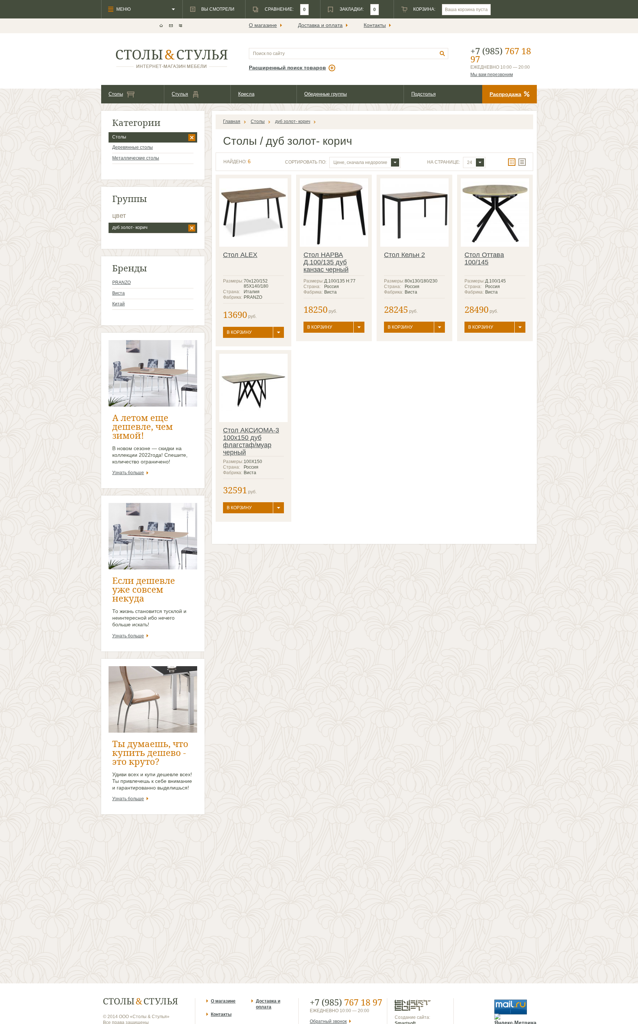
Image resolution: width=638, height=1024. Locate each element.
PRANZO (121, 282)
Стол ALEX (240, 254)
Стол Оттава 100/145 (484, 258)
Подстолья (423, 94)
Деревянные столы (132, 147)
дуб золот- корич (129, 227)
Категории (136, 122)
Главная (231, 121)
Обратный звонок (328, 1021)
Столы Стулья (140, 1001)
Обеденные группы (325, 94)
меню (123, 9)
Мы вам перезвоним (491, 74)
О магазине (263, 25)
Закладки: (352, 9)
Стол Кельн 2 (404, 254)
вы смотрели (217, 9)
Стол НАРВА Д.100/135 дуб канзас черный (326, 262)
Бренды (129, 268)
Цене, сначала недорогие (360, 162)
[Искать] (442, 53)
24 (469, 162)
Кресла (246, 94)
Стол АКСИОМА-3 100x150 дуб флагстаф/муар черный (251, 441)
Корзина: (424, 9)
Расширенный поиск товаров (287, 68)
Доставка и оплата (320, 25)
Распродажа (505, 94)
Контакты (375, 25)
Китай (118, 303)
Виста (118, 293)
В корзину (239, 332)
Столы (116, 94)
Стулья (180, 94)
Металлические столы (135, 158)
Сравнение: (279, 9)
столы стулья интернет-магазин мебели (172, 59)
